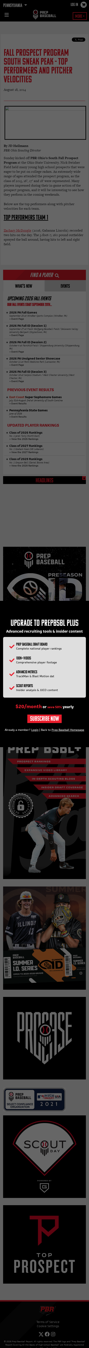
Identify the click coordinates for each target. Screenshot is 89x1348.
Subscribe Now (44, 719)
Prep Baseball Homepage (68, 730)
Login (34, 730)
